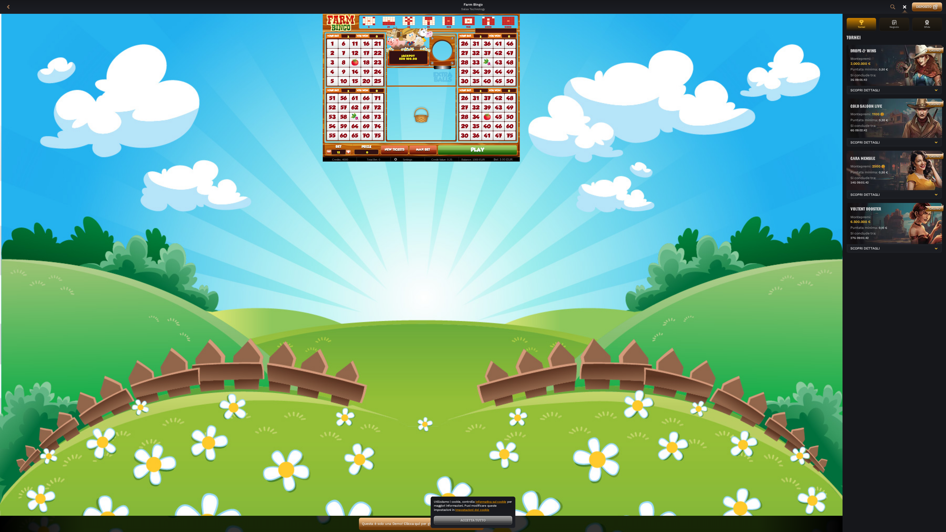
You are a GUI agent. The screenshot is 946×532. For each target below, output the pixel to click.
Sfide (927, 27)
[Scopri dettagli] (936, 90)
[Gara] (904, 6)
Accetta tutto (473, 520)
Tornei (861, 27)
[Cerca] (892, 6)
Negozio (894, 27)
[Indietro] (8, 6)
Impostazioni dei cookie (472, 510)
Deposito (923, 6)
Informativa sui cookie (490, 501)
